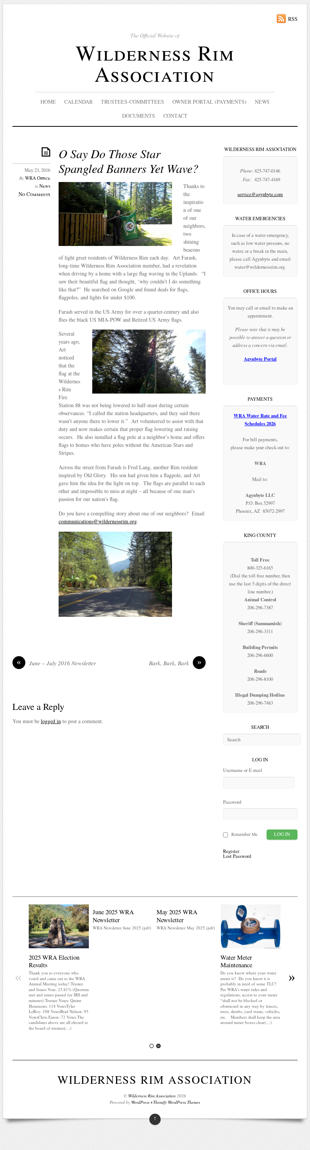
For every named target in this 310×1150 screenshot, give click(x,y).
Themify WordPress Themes (176, 1102)
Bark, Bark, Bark (175, 663)
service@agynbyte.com (260, 194)
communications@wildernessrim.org (98, 521)
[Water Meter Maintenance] (250, 946)
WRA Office (37, 178)
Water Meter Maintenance (236, 961)
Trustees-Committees (132, 101)
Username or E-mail (242, 770)
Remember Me (244, 834)
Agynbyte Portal (260, 358)
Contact (175, 115)
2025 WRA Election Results (54, 961)
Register (231, 851)
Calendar (78, 101)
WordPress (140, 1102)
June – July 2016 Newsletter (56, 663)
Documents (138, 115)
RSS (293, 18)
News (262, 101)
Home (48, 101)
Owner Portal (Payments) (209, 101)
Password (232, 802)
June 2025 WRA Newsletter (113, 915)
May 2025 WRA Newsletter (177, 915)
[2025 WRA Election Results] (59, 946)
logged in (51, 721)
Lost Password (237, 856)
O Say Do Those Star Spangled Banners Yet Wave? (128, 160)
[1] (151, 1046)
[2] (158, 1046)
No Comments (34, 194)
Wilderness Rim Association (155, 63)
